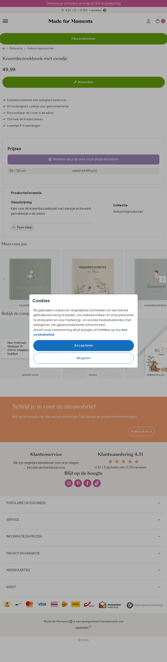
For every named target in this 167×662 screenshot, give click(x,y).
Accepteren (83, 345)
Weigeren (83, 358)
